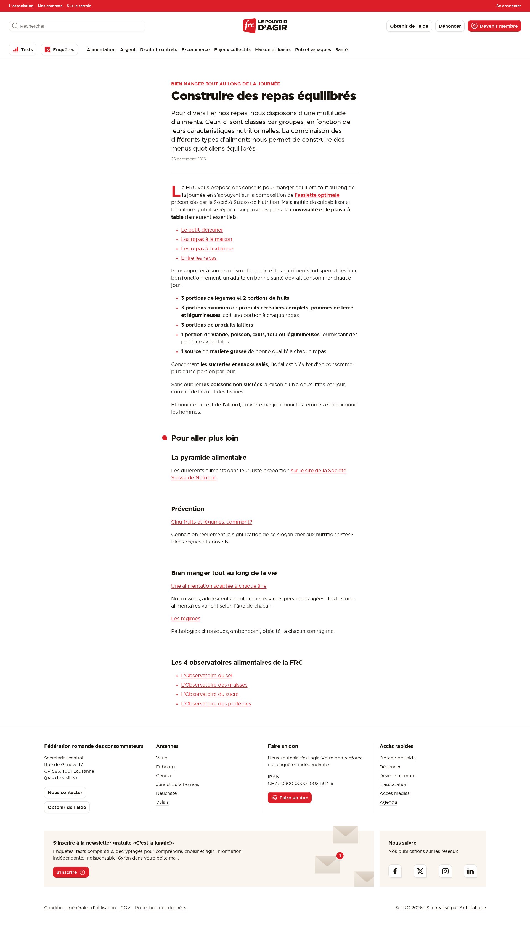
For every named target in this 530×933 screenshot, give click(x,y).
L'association (21, 6)
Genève (164, 775)
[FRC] (265, 25)
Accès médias (395, 793)
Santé (341, 49)
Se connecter (508, 6)
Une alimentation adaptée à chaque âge (219, 585)
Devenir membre (397, 775)
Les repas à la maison (206, 239)
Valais (162, 802)
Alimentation (101, 49)
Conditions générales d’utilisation (80, 907)
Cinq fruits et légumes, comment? (211, 521)
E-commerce (196, 49)
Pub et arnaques (313, 49)
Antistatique (472, 907)
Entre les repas (199, 258)
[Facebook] (395, 871)
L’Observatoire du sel (206, 675)
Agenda (388, 802)
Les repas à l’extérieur (207, 248)
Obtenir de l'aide (398, 757)
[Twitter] (420, 871)
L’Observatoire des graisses (214, 684)
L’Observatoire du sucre (210, 694)
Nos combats (50, 6)
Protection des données (160, 907)
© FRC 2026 (409, 907)
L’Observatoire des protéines (216, 703)
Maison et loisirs (273, 49)
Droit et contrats (158, 49)
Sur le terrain (79, 6)
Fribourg (165, 766)
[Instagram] (445, 871)
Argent (128, 49)
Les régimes (185, 618)
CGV (125, 907)
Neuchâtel (167, 793)
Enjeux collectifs (232, 49)
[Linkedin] (470, 871)
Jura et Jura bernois (177, 784)
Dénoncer (390, 766)
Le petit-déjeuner (202, 229)
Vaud (162, 757)
